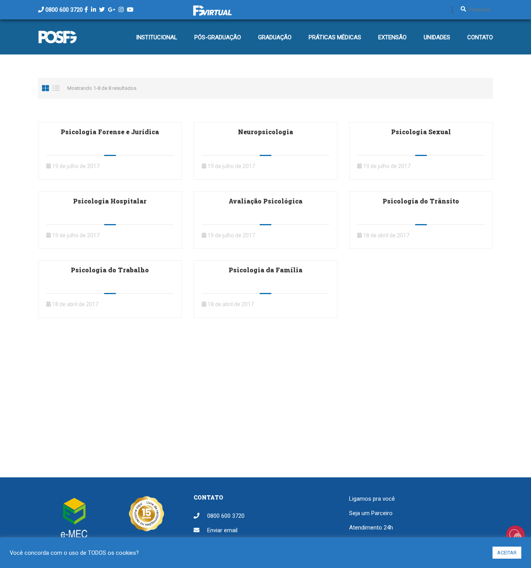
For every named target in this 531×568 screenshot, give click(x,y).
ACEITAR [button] (507, 553)
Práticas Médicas (335, 37)
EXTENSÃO (392, 37)
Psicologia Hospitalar (110, 201)
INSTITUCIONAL (156, 37)
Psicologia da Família (265, 270)
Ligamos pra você (372, 498)
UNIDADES (437, 37)
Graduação (275, 37)
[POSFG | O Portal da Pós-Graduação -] (57, 40)
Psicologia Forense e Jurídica (110, 132)
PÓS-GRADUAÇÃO (217, 37)
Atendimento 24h (371, 527)
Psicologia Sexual (421, 132)
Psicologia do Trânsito (421, 201)
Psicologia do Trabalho (110, 270)
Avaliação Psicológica (265, 201)
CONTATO (480, 37)
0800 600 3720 (64, 9)
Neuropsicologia (265, 132)
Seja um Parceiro (371, 513)
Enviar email (222, 530)
